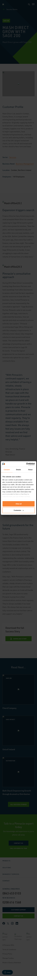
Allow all (19, 504)
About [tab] (30, 469)
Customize (17, 510)
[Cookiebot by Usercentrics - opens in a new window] (26, 464)
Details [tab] (18, 469)
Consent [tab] (7, 469)
